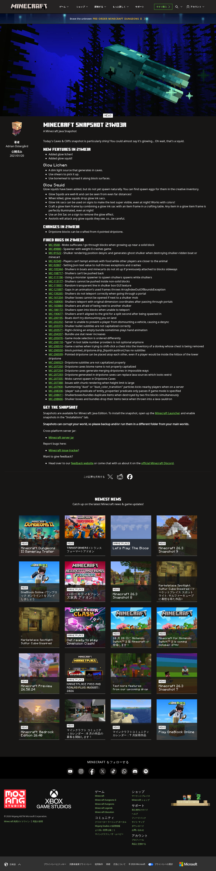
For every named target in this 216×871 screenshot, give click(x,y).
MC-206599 (56, 354)
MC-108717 (56, 273)
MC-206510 (56, 346)
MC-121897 (56, 289)
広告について (119, 864)
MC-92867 (55, 265)
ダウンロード (138, 826)
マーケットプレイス (141, 795)
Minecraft (99, 795)
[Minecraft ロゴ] (29, 7)
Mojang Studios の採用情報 (107, 826)
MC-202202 (56, 322)
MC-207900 (56, 387)
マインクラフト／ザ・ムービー (109, 834)
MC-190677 (56, 314)
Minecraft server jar (61, 437)
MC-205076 (56, 338)
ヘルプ (135, 813)
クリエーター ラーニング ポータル (110, 821)
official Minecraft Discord (157, 463)
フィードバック (139, 817)
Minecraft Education (104, 812)
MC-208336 (56, 391)
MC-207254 (56, 370)
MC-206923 (56, 362)
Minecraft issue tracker (63, 450)
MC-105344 (56, 269)
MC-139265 (56, 293)
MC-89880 (55, 249)
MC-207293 (56, 375)
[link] (70, 771)
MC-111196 (56, 277)
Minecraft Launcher (167, 413)
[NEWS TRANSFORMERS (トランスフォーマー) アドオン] (85, 526)
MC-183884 (56, 306)
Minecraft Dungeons (104, 804)
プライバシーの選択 (163, 864)
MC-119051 (56, 285)
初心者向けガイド (140, 809)
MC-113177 (56, 281)
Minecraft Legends (104, 808)
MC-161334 (56, 297)
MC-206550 (56, 350)
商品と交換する (139, 843)
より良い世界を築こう (105, 830)
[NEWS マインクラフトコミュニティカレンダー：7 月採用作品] (131, 711)
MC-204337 (56, 334)
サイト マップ (138, 821)
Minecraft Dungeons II (105, 800)
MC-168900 (56, 302)
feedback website (82, 463)
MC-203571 (56, 330)
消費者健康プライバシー (80, 864)
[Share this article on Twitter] (110, 476)
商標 (108, 864)
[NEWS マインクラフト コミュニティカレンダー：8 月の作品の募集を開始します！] (85, 710)
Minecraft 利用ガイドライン (17, 821)
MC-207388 (56, 383)
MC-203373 (56, 326)
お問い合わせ (138, 830)
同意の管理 (38, 821)
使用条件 (99, 864)
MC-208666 (56, 399)
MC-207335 (56, 379)
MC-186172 (56, 310)
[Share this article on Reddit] (120, 476)
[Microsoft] (188, 864)
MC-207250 (56, 366)
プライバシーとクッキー (55, 864)
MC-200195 (56, 318)
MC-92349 (55, 261)
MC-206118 (56, 342)
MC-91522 (55, 253)
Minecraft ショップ (141, 800)
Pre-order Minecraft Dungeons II (117, 18)
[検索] (179, 7)
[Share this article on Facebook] (129, 476)
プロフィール (138, 839)
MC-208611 (56, 395)
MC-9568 (54, 245)
